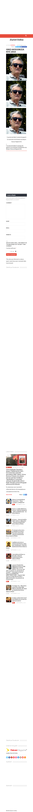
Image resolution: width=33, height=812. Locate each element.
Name (8, 221)
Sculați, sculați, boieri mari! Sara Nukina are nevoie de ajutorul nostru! (19, 599)
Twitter (18, 46)
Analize (9, 467)
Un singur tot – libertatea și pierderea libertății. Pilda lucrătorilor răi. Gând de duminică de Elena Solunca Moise (16, 588)
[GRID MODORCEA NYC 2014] (16, 80)
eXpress (12, 45)
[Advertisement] (16, 16)
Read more (9, 494)
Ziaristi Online (16, 39)
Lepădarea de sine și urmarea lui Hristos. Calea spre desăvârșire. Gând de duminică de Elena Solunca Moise (16, 545)
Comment (9, 202)
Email (8, 228)
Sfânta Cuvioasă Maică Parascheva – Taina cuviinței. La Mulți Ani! (18, 501)
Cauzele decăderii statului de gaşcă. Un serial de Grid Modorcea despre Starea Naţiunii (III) (16, 139)
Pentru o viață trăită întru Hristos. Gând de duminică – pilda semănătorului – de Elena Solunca (19, 511)
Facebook (24, 46)
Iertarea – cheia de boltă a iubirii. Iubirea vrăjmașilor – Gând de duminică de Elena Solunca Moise (19, 521)
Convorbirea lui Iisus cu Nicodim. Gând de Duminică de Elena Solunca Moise (18, 556)
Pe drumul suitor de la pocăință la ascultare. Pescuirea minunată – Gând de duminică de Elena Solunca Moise (15, 533)
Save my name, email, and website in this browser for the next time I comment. (16, 244)
